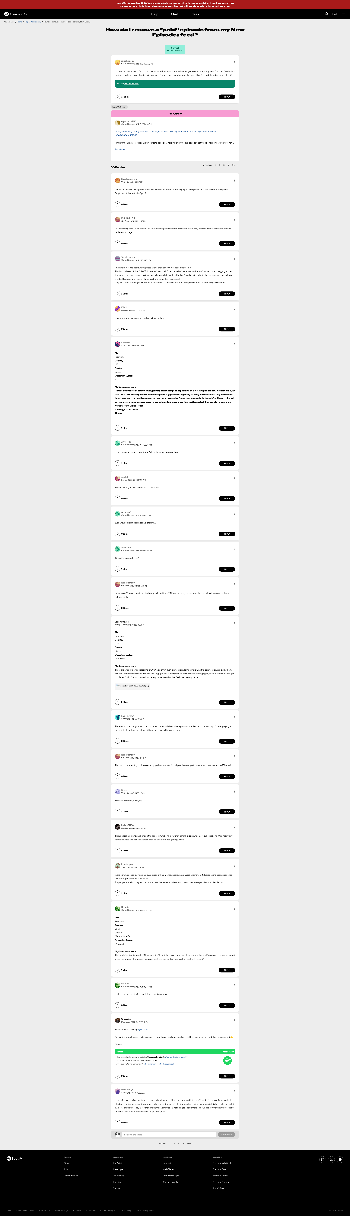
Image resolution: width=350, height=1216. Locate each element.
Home (19, 21)
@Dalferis (143, 1029)
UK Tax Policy (126, 1210)
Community (18, 14)
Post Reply (226, 1134)
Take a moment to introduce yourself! (159, 1063)
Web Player (168, 1169)
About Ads (76, 1210)
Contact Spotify (170, 1182)
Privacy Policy (44, 1210)
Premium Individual (222, 1163)
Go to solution (176, 50)
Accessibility (91, 1210)
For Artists (118, 1163)
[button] (234, 62)
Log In (335, 13)
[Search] (326, 14)
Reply (227, 96)
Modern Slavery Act (108, 1210)
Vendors (117, 1188)
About (67, 1163)
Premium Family (220, 1175)
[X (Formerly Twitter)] (331, 1159)
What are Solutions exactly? (176, 1057)
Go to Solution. (131, 83)
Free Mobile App (171, 1175)
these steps (192, 5)
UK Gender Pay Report (145, 1210)
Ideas (195, 14)
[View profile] (117, 62)
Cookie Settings (61, 1210)
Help (154, 14)
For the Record (71, 1175)
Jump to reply (120, 149)
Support (167, 1163)
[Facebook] (340, 1159)
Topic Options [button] (118, 106)
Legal (9, 1210)
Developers (119, 1169)
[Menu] (343, 14)
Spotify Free (218, 1188)
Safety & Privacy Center (25, 1210)
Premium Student (221, 1182)
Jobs (66, 1169)
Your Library (36, 21)
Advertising (118, 1175)
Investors (117, 1182)
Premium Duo (219, 1169)
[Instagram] (322, 1159)
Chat (174, 14)
